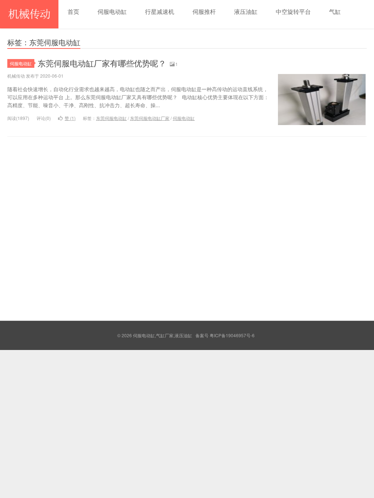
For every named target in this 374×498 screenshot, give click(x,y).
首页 (73, 11)
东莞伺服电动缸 (111, 118)
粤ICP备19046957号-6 (232, 335)
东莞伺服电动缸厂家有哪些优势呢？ (102, 63)
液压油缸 (245, 11)
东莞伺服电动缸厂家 (149, 118)
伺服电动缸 (112, 11)
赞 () (70, 118)
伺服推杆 (204, 11)
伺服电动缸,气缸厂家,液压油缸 (29, 14)
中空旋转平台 (293, 11)
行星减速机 (159, 11)
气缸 (335, 11)
